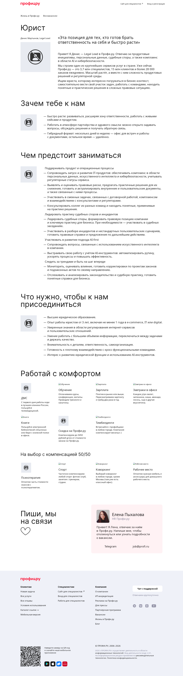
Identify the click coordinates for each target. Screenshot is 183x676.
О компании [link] (101, 591)
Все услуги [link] (26, 596)
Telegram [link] (111, 546)
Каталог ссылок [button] (28, 609)
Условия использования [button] (33, 605)
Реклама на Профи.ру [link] (106, 600)
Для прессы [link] (101, 605)
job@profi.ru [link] (141, 546)
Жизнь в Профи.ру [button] (30, 15)
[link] (134, 606)
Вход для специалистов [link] (70, 596)
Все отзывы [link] (26, 600)
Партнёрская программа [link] (108, 609)
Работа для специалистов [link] (71, 600)
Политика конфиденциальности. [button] (122, 658)
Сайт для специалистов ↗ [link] (71, 591)
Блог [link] (97, 623)
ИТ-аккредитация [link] (104, 596)
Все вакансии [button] (50, 15)
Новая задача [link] (28, 591)
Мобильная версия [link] (30, 614)
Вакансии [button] (100, 614)
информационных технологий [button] (109, 653)
